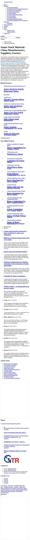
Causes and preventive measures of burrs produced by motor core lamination (15, 233)
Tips (2, 487)
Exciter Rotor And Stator (10, 365)
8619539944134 (12, 468)
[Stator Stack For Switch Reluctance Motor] (14, 86)
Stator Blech (21, 61)
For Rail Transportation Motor (14, 14)
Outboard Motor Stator (9, 372)
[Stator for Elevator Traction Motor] (6, 131)
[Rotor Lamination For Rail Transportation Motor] (16, 199)
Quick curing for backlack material (15, 251)
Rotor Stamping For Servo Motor (15, 194)
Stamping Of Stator (9, 376)
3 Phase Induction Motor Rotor (12, 369)
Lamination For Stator (9, 366)
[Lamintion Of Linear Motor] (14, 158)
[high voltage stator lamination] (12, 117)
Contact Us (7, 33)
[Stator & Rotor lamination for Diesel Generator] (14, 220)
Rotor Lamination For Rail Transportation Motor (16, 202)
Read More (7, 94)
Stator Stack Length (21, 488)
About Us (6, 22)
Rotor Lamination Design (10, 374)
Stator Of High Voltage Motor (16, 216)
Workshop (9, 23)
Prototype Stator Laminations (8, 62)
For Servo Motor (11, 16)
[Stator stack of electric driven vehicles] (14, 104)
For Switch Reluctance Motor (14, 19)
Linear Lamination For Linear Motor (15, 210)
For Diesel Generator (12, 7)
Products (6, 6)
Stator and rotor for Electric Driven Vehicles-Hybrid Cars (16, 188)
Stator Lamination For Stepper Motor (16, 148)
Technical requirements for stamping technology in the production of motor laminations (16, 263)
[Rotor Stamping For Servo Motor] (16, 191)
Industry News (10, 30)
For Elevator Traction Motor (14, 10)
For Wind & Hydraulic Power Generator (17, 20)
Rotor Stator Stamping (18, 490)
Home (5, 4)
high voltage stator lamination (11, 119)
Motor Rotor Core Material (10, 363)
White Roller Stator (9, 368)
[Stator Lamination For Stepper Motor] (16, 145)
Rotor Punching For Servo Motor (15, 181)
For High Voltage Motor (13, 12)
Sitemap (16, 487)
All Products (19, 491)
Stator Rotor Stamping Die (10, 375)
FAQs (5, 27)
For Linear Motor (11, 13)
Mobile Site (22, 487)
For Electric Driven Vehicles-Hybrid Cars (17, 9)
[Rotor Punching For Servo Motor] (16, 178)
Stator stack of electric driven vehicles (13, 106)
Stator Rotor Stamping (9, 491)
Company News (11, 32)
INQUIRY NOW (5, 476)
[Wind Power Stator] (12, 152)
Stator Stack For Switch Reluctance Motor (14, 90)
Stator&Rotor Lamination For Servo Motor (16, 175)
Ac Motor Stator (8, 371)
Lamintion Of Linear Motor (15, 161)
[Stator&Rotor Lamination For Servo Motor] (16, 171)
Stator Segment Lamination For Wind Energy (13, 128)
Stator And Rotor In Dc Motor (8, 488)
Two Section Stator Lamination (12, 378)
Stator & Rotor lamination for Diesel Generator (15, 223)
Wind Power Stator (15, 154)
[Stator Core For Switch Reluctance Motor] (15, 110)
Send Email (3, 494)
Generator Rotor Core (6, 490)
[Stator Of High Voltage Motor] (15, 213)
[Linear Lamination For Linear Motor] (16, 207)
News (5, 29)
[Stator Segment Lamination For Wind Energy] (15, 125)
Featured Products (8, 487)
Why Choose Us (8, 24)
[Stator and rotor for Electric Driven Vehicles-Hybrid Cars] (11, 184)
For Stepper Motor (11, 17)
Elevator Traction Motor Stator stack (14, 100)
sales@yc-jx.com (12, 470)
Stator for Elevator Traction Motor (12, 134)
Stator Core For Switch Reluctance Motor (13, 113)
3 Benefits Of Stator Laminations (14, 276)
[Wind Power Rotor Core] (13, 165)
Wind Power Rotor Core (15, 168)
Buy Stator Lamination (15, 64)
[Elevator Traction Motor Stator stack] (7, 97)
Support (6, 26)
